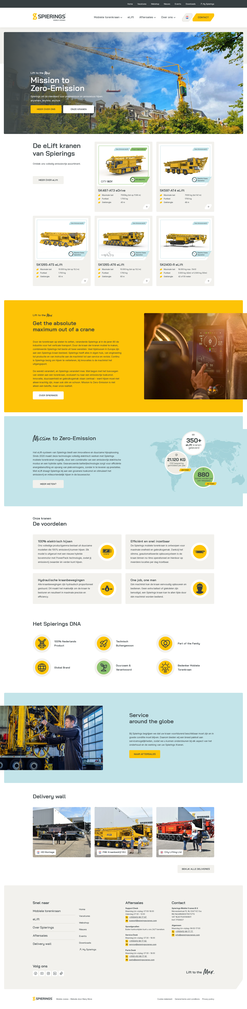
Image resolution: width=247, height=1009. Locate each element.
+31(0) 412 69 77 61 (138, 956)
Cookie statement (164, 999)
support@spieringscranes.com (143, 920)
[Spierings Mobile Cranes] (49, 17)
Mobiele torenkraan (107, 17)
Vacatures (141, 4)
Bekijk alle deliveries (196, 868)
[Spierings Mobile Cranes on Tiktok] (61, 973)
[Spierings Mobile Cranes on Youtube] (42, 973)
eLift (131, 17)
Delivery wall (42, 944)
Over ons (167, 17)
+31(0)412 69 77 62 (138, 941)
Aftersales (146, 17)
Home (130, 4)
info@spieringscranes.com (187, 935)
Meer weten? (48, 483)
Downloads (191, 4)
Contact (203, 17)
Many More (87, 999)
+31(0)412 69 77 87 (138, 917)
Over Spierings (48, 395)
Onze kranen (79, 109)
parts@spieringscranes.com (141, 960)
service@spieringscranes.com (142, 944)
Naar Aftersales (145, 754)
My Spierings (208, 4)
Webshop (155, 4)
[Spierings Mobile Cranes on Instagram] (48, 973)
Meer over (48, 180)
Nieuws (167, 4)
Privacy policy (208, 999)
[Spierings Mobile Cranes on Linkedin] (55, 973)
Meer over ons (46, 109)
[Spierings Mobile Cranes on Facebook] (35, 973)
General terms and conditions (187, 999)
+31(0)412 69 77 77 (184, 931)
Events (178, 4)
